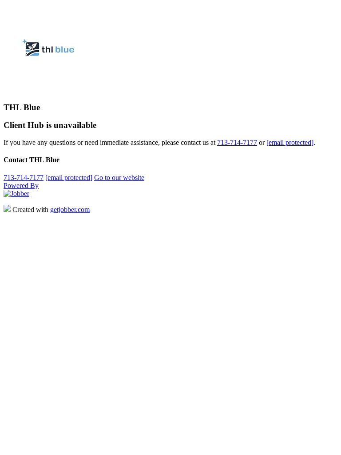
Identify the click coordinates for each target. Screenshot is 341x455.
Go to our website (119, 177)
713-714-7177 (237, 142)
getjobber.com (70, 209)
